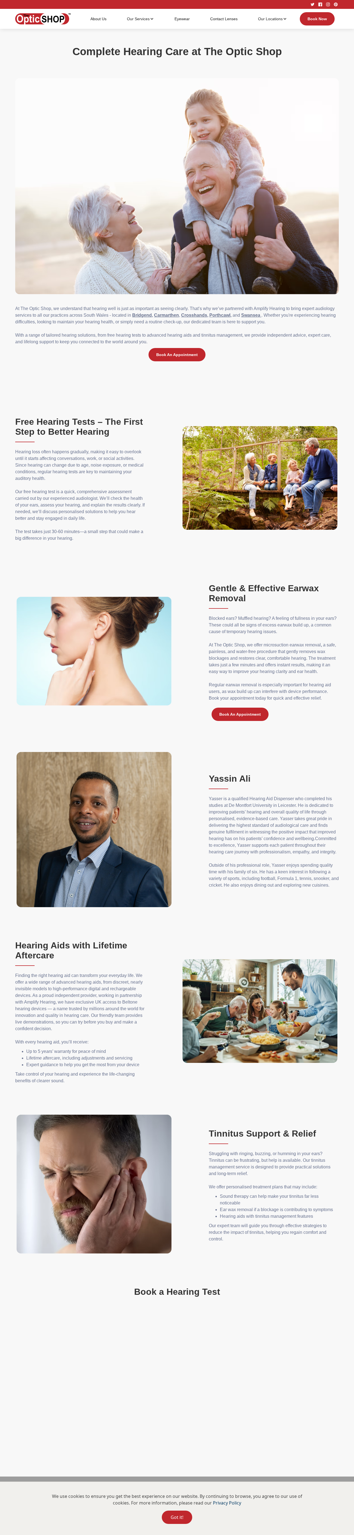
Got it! (177, 1517)
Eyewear (182, 19)
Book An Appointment (177, 354)
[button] (140, 19)
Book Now (317, 19)
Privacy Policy (227, 1503)
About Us (98, 19)
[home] (43, 19)
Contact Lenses (224, 19)
